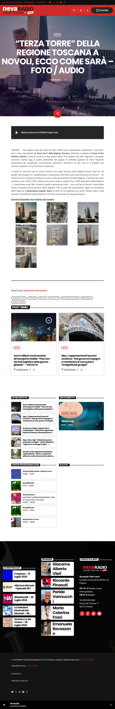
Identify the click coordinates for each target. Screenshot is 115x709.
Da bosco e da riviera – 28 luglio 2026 (22, 622)
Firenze (32, 298)
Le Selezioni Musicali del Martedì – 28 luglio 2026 (21, 612)
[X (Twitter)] (53, 2)
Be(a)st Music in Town (31, 519)
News (57, 35)
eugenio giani (18, 298)
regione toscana (70, 298)
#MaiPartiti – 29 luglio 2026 (24, 599)
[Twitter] (93, 613)
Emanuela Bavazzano (62, 628)
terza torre (18, 302)
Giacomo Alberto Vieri (61, 568)
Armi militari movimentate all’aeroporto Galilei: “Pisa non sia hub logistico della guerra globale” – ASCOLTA (32, 360)
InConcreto (32, 666)
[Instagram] (61, 2)
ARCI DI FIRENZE (87, 660)
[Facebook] (65, 2)
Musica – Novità (69, 413)
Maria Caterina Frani (61, 612)
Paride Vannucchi (62, 596)
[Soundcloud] (57, 2)
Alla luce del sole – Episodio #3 (24, 587)
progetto (54, 298)
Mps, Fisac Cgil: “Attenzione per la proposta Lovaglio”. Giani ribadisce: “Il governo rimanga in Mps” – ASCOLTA (38, 443)
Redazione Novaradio (35, 290)
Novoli (43, 298)
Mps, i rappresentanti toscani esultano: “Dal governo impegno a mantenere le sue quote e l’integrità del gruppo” (80, 360)
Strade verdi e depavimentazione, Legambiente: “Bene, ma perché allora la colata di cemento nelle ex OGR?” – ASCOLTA (38, 455)
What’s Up (67, 421)
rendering (87, 298)
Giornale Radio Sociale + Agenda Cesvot (37, 471)
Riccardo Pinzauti (61, 583)
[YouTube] (50, 2)
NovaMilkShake (28, 483)
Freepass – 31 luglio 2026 (22, 575)
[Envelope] (99, 613)
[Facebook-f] (87, 613)
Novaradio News (29, 495)
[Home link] (18, 10)
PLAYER (102, 10)
